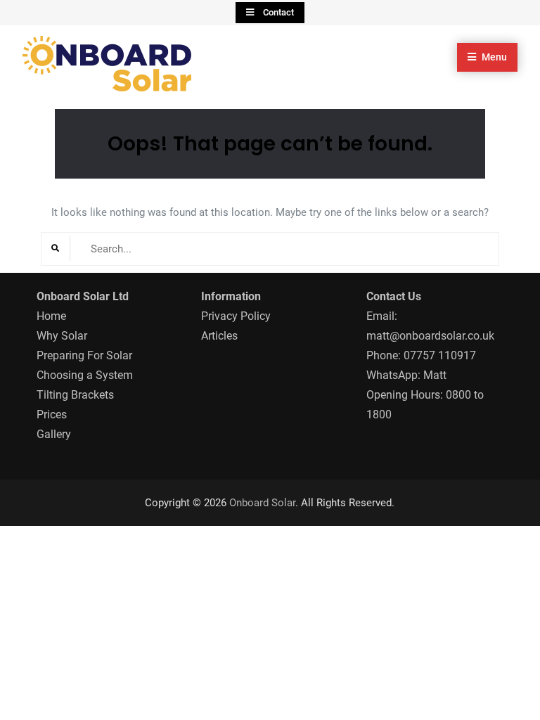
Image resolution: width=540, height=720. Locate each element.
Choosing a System (85, 375)
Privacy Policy (236, 316)
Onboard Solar (262, 502)
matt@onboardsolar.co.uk (430, 335)
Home (51, 316)
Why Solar (62, 335)
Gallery (54, 434)
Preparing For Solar (84, 355)
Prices (52, 414)
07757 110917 (440, 355)
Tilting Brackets (75, 394)
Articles (219, 335)
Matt (434, 375)
